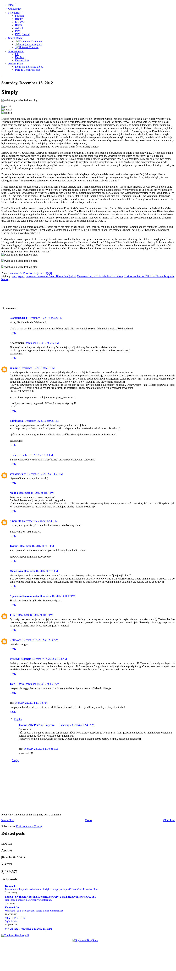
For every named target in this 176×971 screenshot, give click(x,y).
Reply (13, 332)
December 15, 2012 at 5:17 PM (42, 342)
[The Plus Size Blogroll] (15, 935)
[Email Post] (55, 273)
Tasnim (14, 545)
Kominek (10, 886)
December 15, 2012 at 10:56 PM (45, 473)
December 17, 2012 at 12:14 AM (40, 639)
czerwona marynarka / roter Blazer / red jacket (51, 276)
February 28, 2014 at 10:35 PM (41, 748)
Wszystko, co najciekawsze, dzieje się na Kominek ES (34, 910)
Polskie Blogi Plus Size (27, 69)
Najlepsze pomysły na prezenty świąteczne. (28, 899)
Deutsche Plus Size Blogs (29, 66)
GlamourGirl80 (19, 317)
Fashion (19, 15)
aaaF (14, 276)
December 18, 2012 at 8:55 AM (42, 683)
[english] (6, 112)
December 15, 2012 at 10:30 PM (35, 455)
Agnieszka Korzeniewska (24, 596)
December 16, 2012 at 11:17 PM (57, 596)
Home (88, 820)
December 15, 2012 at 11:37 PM (36, 492)
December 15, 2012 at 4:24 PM (46, 317)
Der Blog (20, 57)
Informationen (16, 51)
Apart (21, 276)
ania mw (15, 367)
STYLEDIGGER (15, 918)
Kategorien (14, 12)
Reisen (19, 24)
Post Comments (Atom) (29, 826)
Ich (17, 54)
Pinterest (33, 47)
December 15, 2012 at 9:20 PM (42, 420)
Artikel (19, 28)
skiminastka (17, 420)
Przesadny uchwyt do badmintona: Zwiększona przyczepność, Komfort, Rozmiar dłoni (51, 889)
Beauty (19, 18)
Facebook (36, 41)
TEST (13, 614)
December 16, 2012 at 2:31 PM (37, 545)
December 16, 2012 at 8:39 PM (41, 571)
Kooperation (22, 60)
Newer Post (7, 820)
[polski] (6, 106)
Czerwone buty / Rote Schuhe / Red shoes (100, 276)
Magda (14, 492)
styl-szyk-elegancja (20, 658)
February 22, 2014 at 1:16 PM (31, 702)
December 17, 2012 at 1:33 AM (49, 658)
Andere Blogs (15, 63)
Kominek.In (12, 907)
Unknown (15, 639)
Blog (11, 4)
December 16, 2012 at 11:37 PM (35, 614)
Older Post (169, 820)
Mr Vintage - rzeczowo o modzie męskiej (28, 928)
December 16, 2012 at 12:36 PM (40, 520)
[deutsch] (6, 109)
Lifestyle (20, 21)
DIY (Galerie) (22, 34)
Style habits (11, 921)
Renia (13, 455)
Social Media (15, 38)
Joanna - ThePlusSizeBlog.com (26, 273)
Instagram (36, 44)
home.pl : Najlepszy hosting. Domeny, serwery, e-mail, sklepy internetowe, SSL (50, 896)
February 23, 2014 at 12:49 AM (77, 725)
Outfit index (14, 8)
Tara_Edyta (17, 683)
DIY (17, 31)
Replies (18, 719)
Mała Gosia (16, 571)
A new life (15, 520)
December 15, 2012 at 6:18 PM (38, 367)
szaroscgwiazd (18, 473)
